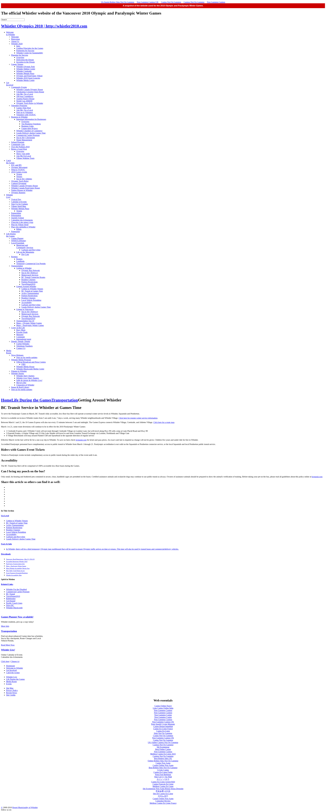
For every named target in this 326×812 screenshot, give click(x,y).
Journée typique (17, 218)
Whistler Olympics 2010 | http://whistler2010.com (44, 26)
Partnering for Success (25, 50)
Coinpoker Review (163, 801)
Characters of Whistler (25, 385)
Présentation (16, 215)
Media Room (8, 352)
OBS (23, 364)
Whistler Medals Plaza (25, 73)
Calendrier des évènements (22, 220)
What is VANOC (18, 170)
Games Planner (17, 238)
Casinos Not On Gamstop (194, 2)
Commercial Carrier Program (28, 135)
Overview (20, 57)
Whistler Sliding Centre (25, 69)
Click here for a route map (163, 422)
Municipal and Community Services (24, 246)
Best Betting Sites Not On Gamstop (163, 768)
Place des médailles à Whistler (23, 227)
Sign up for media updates (26, 357)
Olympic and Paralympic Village (29, 76)
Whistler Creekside (24, 71)
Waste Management (24, 140)
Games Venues (17, 64)
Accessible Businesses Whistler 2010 (16, 561)
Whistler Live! (9, 196)
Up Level (5, 516)
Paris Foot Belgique (163, 774)
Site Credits (10, 695)
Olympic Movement (19, 167)
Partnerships (16, 213)
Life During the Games (11, 235)
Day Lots (25, 254)
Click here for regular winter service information (138, 418)
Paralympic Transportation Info (15, 564)
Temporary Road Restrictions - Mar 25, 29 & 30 (20, 559)
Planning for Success (19, 55)
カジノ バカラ (163, 779)
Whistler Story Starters (25, 376)
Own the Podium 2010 (20, 147)
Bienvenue (15, 39)
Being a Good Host (19, 149)
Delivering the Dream (25, 60)
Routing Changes (28, 280)
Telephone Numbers (24, 346)
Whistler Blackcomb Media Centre (30, 369)
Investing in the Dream (25, 62)
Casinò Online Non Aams (163, 798)
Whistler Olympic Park (25, 67)
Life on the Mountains (25, 252)
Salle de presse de (29, 380)
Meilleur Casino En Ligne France (163, 803)
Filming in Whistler (19, 371)
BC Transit (10, 594)
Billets (18, 229)
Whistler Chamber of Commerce (29, 131)
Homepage (10, 666)
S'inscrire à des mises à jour (22, 222)
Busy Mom (20, 330)
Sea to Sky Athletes (24, 179)
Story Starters (27, 378)
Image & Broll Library (20, 387)
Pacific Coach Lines (14, 603)
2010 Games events (19, 172)
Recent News (11, 693)
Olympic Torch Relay (20, 181)
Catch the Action (10, 161)
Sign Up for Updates (19, 204)
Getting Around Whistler (26, 286)
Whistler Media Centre (25, 80)
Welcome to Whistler (10, 33)
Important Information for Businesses (31, 119)
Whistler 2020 (17, 44)
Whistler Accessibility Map (14, 575)
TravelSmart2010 (28, 284)
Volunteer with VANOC (26, 115)
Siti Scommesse (163, 747)
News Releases (17, 355)
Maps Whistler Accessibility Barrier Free (18, 568)
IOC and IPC (16, 165)
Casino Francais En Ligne (163, 784)
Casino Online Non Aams (163, 765)
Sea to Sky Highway (29, 273)
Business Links (27, 126)
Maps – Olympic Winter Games (29, 323)
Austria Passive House (25, 99)
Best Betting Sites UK (163, 758)
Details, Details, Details (20, 341)
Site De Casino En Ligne (163, 794)
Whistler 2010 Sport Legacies (28, 78)
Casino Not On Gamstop (171, 2)
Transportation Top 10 (25, 321)
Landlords (20, 261)
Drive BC (10, 605)
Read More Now (8, 645)
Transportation (17, 266)
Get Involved (9, 84)
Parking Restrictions (29, 282)
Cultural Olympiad (18, 183)
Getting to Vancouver (24, 309)
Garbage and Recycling (30, 250)
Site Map (9, 688)
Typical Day (16, 199)
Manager (19, 334)
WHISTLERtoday (18, 241)
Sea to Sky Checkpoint (25, 138)
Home (6, 400)
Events (9, 684)
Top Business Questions (31, 124)
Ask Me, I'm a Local (24, 94)
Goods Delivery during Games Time (31, 133)
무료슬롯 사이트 (163, 791)
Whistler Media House (25, 367)
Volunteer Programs (19, 105)
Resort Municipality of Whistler (25, 807)
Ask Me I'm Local (23, 156)
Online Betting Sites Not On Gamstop (163, 761)
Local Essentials (17, 243)
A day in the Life (18, 328)
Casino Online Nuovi (163, 706)
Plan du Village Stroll (19, 225)
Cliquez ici (15, 661)
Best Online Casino (163, 749)
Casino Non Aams (163, 763)
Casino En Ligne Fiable (163, 772)
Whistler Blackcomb (14, 608)
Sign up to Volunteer (24, 112)
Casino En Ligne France (163, 729)
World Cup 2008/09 (24, 101)
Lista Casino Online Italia (163, 708)
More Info (5, 626)
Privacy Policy (12, 690)
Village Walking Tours (25, 158)
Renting (14, 257)
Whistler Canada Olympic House (29, 89)
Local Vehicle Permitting (31, 300)
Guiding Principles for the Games (29, 48)
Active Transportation (30, 293)
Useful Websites (22, 344)
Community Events (19, 87)
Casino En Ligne (163, 731)
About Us (15, 41)
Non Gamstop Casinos (216, 2)
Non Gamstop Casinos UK (148, 2)
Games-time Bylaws (29, 128)
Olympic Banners (18, 192)
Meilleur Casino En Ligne (163, 786)
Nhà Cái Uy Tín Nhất (163, 777)
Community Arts (18, 144)
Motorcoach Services (29, 275)
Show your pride (23, 154)
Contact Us (20, 348)
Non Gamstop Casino (163, 715)
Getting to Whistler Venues (32, 289)
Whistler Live (11, 677)
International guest (23, 339)
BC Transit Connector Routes (33, 277)
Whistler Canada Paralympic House (25, 188)
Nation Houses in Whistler (21, 190)
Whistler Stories (17, 373)
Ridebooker (11, 598)
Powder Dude (22, 332)
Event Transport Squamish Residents (17, 573)
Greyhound (10, 601)
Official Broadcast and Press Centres (31, 362)
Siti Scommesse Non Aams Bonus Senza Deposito (163, 789)
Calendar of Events (19, 202)
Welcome (15, 37)
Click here (5, 661)
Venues (19, 176)
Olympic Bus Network (30, 270)
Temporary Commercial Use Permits (31, 263)
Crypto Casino (163, 770)
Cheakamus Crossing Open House (30, 92)
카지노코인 (163, 796)
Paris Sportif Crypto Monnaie (163, 724)
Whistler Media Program (21, 360)
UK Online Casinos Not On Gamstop (163, 742)
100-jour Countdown (24, 96)
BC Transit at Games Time (32, 291)
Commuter (20, 337)
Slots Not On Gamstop (163, 733)
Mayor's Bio (21, 383)
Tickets (19, 174)
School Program (17, 142)
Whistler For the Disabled (16, 589)
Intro (18, 46)
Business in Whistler (19, 117)
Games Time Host (23, 108)
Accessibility (26, 302)
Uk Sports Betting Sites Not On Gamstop (117, 2)
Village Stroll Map (18, 206)
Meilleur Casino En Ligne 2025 (163, 754)
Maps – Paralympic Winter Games (30, 325)
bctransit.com (81, 440)
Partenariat (15, 231)
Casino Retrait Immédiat (163, 726)
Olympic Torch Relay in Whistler (29, 103)
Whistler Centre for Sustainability (29, 53)
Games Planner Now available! (17, 617)
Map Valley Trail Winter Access (15, 570)
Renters (19, 259)
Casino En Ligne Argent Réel (163, 782)
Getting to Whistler (24, 268)
